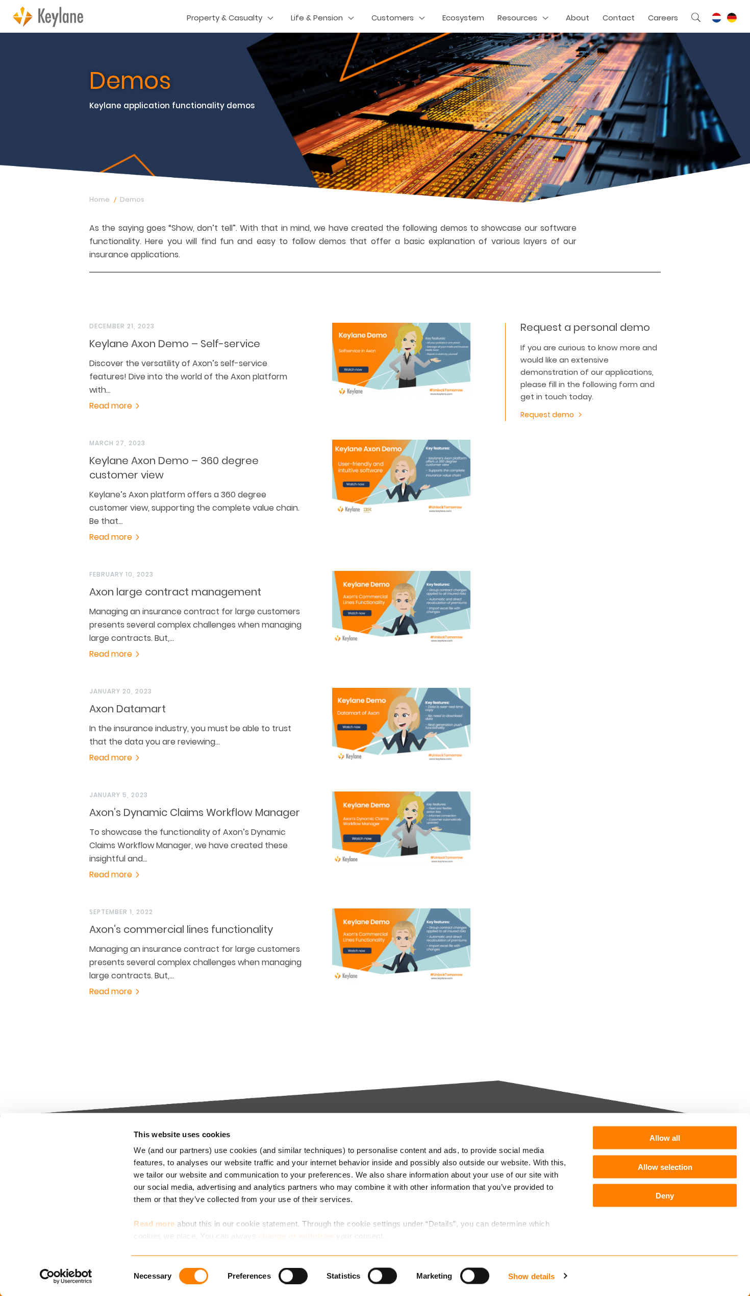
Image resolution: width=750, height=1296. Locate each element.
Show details (531, 1275)
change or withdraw (296, 1236)
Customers (392, 17)
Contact (619, 17)
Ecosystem (463, 17)
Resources (517, 17)
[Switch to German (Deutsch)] (732, 18)
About (577, 17)
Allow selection (665, 1166)
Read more (154, 1223)
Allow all (664, 1138)
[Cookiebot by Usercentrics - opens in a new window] (66, 1276)
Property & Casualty (224, 17)
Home (99, 199)
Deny (665, 1195)
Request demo (547, 415)
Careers (663, 17)
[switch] (293, 1275)
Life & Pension (317, 17)
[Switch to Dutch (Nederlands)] (716, 18)
